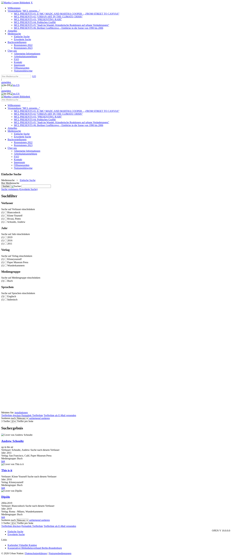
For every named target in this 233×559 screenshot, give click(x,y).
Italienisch (12, 299)
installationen (21, 412)
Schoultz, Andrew (16, 222)
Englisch (11, 296)
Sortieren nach (8, 418)
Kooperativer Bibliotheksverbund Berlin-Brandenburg (35, 548)
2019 (9, 237)
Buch (10, 281)
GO (34, 76)
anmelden (6, 82)
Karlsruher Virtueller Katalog (22, 545)
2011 (9, 243)
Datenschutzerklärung (36, 553)
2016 (9, 240)
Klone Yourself (14, 215)
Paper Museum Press (17, 262)
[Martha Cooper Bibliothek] (15, 2)
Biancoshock (13, 212)
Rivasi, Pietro (14, 218)
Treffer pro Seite (25, 421)
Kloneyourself (14, 259)
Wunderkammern (16, 265)
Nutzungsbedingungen (60, 553)
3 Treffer (5, 421)
